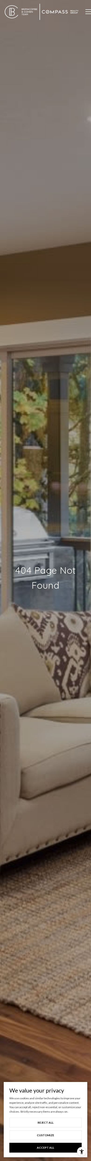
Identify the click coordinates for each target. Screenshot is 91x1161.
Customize (45, 1135)
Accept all (45, 1147)
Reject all (45, 1122)
